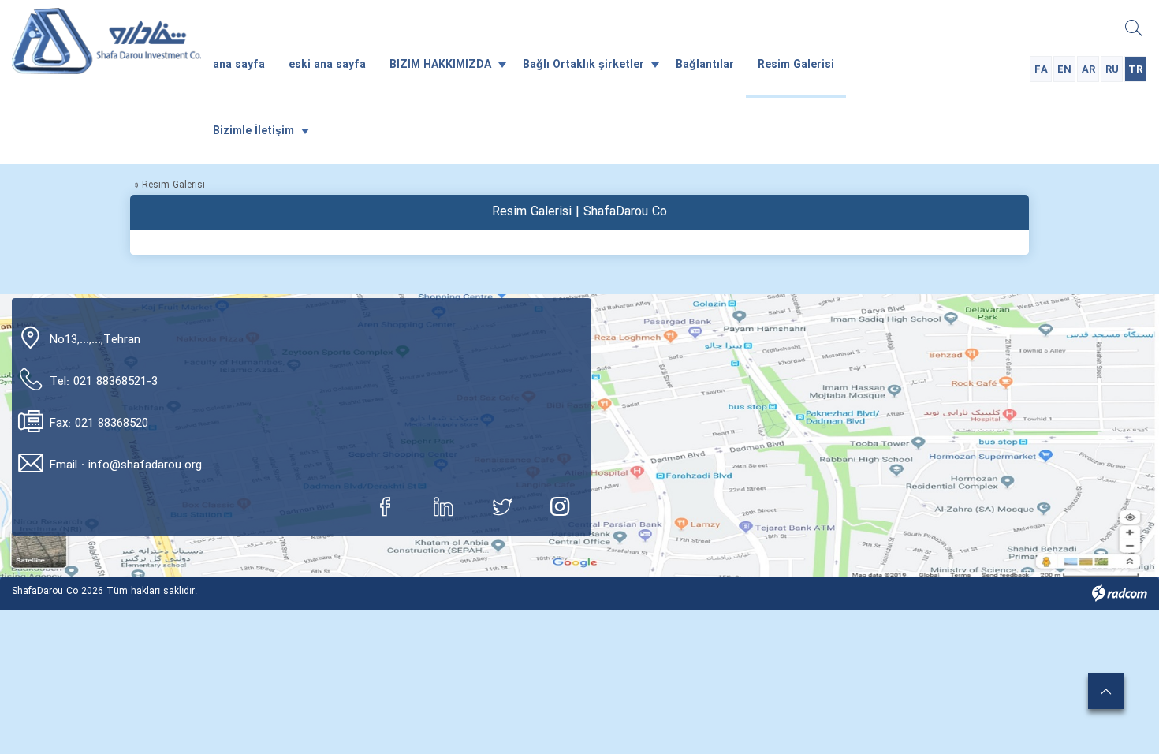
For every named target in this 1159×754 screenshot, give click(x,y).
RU (1112, 70)
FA (1041, 70)
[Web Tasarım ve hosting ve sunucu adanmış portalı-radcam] (1119, 592)
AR (1088, 70)
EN (1064, 70)
